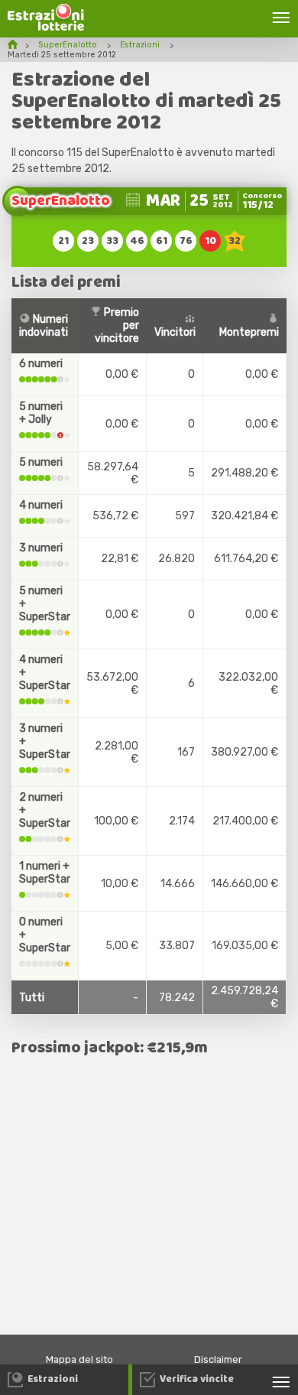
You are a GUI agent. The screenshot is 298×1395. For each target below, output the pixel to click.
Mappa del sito (79, 1359)
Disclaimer (218, 1359)
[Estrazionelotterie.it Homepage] (46, 27)
